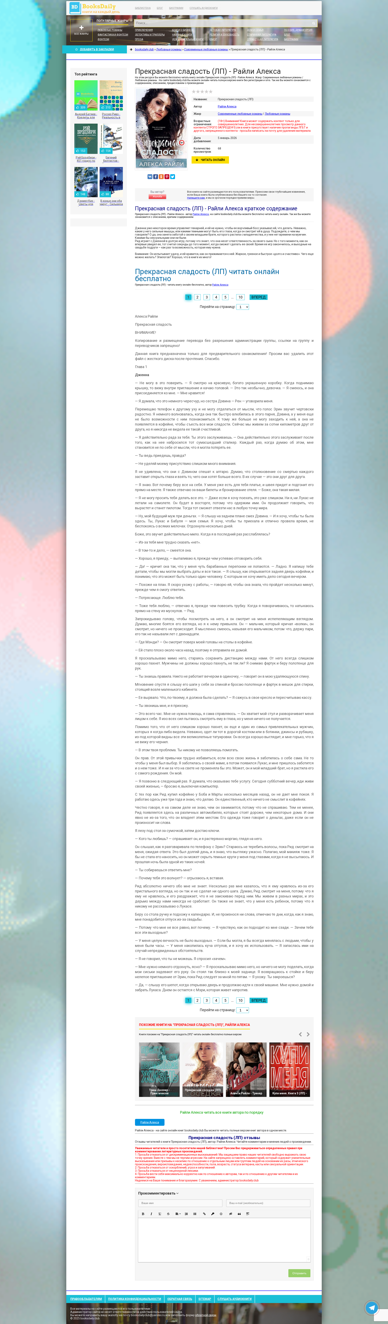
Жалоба (157, 196)
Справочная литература (262, 39)
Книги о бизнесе (183, 30)
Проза (139, 39)
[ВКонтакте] (150, 176)
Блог (160, 8)
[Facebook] (155, 176)
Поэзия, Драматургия (298, 30)
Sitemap (204, 1299)
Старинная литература (261, 34)
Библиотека (143, 8)
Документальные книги (187, 39)
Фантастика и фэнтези (113, 34)
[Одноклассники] (161, 176)
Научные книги (182, 34)
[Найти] (314, 23)
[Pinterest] (166, 176)
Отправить (299, 1273)
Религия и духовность (224, 34)
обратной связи (205, 1315)
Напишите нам (196, 197)
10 (240, 297)
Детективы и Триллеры (150, 34)
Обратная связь (179, 1299)
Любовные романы (110, 30)
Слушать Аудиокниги (204, 8)
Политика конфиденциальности (134, 1299)
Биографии (176, 8)
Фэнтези (103, 39)
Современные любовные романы (240, 113)
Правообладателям (86, 1299)
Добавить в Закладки (97, 49)
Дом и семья (255, 30)
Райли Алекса (227, 106)
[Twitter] (172, 176)
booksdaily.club (96, 8)
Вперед (259, 297)
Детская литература (223, 30)
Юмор (213, 39)
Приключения (144, 30)
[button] (143, 1214)
